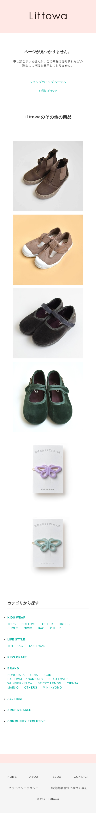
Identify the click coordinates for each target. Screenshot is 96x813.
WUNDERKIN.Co (19, 683)
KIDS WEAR (16, 617)
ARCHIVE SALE (19, 710)
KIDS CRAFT (17, 657)
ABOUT (34, 776)
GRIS (34, 675)
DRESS (64, 624)
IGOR (47, 675)
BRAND (13, 668)
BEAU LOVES (58, 679)
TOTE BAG (15, 646)
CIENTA (72, 683)
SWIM (28, 628)
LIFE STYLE (16, 639)
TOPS (11, 624)
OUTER (47, 624)
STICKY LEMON (49, 683)
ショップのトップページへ (48, 82)
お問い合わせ (48, 90)
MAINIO (13, 687)
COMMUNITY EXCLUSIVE (26, 721)
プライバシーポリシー (23, 788)
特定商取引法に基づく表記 (69, 788)
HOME (12, 776)
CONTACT (81, 776)
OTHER (55, 628)
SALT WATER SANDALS (25, 679)
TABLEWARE (38, 646)
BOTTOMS (29, 624)
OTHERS (30, 687)
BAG (41, 628)
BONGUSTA (16, 675)
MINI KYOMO (52, 687)
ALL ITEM (14, 698)
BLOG (57, 776)
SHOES (12, 628)
